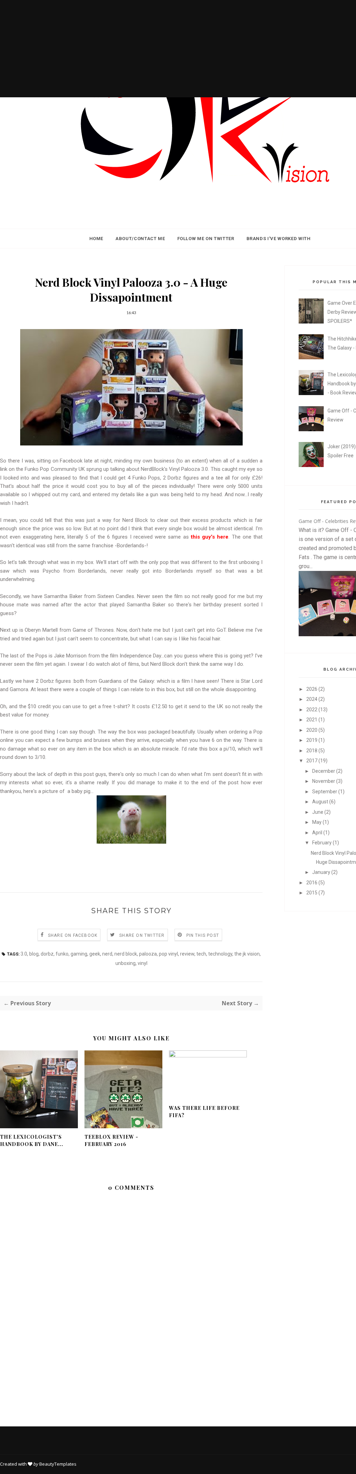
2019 (312, 740)
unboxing (125, 963)
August (320, 801)
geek (94, 954)
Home (96, 238)
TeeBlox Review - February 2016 (111, 1140)
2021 (312, 719)
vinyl (142, 963)
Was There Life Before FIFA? (204, 1112)
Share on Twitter (141, 935)
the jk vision (247, 954)
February (322, 842)
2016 (312, 882)
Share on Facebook (72, 935)
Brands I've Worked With (278, 238)
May (317, 822)
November (324, 781)
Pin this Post (202, 935)
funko (62, 954)
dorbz (47, 954)
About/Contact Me (140, 238)
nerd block (125, 954)
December (324, 771)
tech (201, 954)
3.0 (24, 954)
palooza (148, 954)
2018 (312, 750)
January (321, 872)
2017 (312, 760)
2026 (312, 689)
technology (220, 954)
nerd (107, 954)
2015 (312, 892)
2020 (312, 730)
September (325, 791)
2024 (312, 699)
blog (34, 954)
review (187, 954)
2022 (312, 709)
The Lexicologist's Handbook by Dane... (31, 1140)
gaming (79, 954)
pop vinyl (168, 954)
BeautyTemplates (57, 1464)
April (317, 832)
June (318, 812)
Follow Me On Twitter (205, 238)
